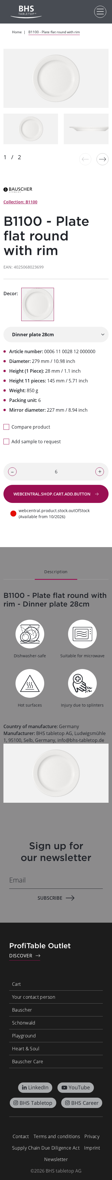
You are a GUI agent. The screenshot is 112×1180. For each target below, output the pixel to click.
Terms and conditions (57, 1136)
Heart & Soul (25, 1048)
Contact (21, 1136)
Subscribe (50, 898)
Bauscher (22, 1010)
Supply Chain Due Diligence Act (46, 1148)
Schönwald (24, 1023)
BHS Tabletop (36, 1102)
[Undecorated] (37, 304)
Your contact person (33, 997)
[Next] (102, 159)
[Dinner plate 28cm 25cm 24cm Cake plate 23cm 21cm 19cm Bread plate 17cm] (56, 334)
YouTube (79, 1087)
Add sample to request (36, 441)
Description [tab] (56, 571)
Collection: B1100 (20, 202)
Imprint (92, 1148)
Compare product (30, 427)
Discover (20, 955)
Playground (24, 1036)
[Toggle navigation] (100, 12)
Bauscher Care (27, 1061)
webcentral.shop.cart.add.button (52, 494)
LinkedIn (38, 1087)
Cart (16, 984)
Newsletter (56, 1159)
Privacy (91, 1136)
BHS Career (85, 1102)
